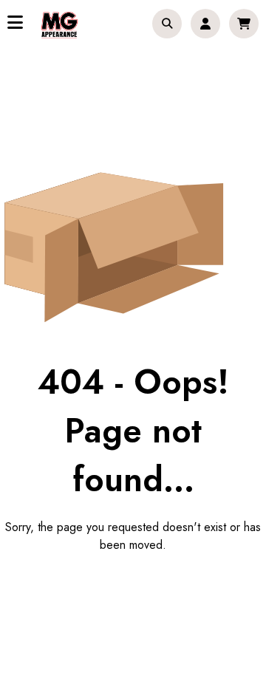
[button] (167, 23)
